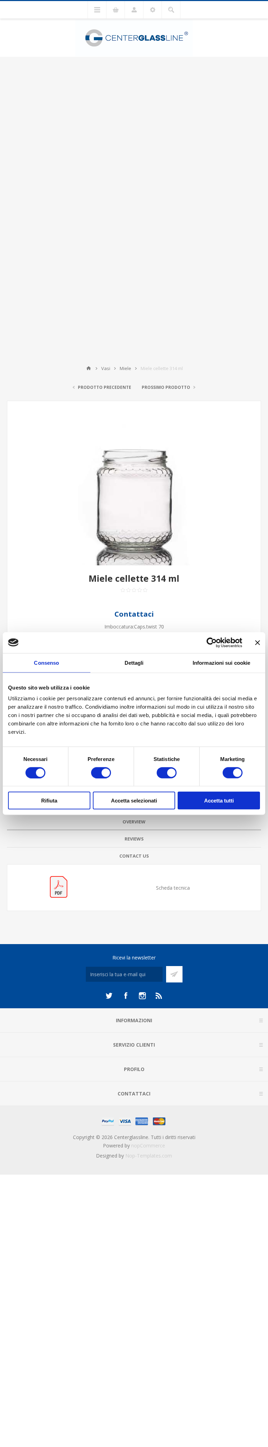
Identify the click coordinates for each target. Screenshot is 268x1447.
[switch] (101, 772)
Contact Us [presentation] (134, 856)
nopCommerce (148, 1145)
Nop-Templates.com (148, 1155)
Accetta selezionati (134, 801)
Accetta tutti (219, 801)
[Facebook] (125, 995)
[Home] (88, 368)
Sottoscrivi (174, 974)
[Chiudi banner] (257, 642)
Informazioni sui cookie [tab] (221, 662)
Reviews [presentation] (134, 839)
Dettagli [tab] (134, 662)
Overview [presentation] (134, 822)
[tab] (134, 821)
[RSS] (159, 995)
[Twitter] (108, 995)
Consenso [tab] (46, 662)
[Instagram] (142, 995)
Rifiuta (49, 801)
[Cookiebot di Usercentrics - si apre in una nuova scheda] (211, 642)
